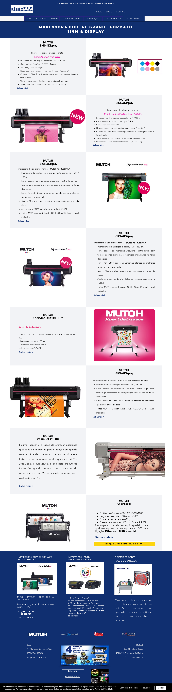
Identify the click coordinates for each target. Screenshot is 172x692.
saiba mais (73, 615)
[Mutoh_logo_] (38, 634)
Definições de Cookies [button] (129, 687)
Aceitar (161, 687)
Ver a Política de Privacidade (101, 689)
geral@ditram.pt (72, 676)
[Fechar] (168, 687)
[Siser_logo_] (99, 634)
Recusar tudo (147, 687)
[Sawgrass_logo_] (128, 634)
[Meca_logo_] (70, 634)
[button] (114, 18)
